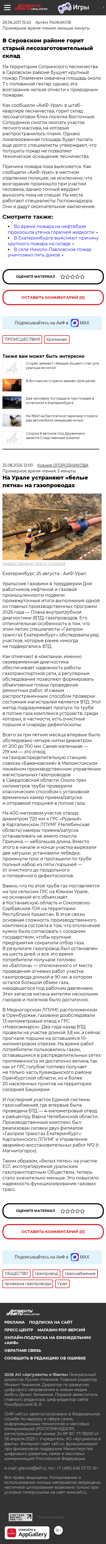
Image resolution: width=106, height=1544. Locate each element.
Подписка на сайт (51, 1322)
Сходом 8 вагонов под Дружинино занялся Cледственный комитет (55, 435)
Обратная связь (22, 1350)
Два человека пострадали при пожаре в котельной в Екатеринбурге (60, 400)
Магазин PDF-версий (61, 1329)
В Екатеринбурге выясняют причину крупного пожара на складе (53, 240)
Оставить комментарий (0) (53, 297)
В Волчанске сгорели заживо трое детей (60, 381)
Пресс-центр (18, 1329)
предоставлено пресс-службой (34, 563)
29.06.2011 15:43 (16, 22)
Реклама (14, 1322)
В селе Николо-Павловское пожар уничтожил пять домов (50, 252)
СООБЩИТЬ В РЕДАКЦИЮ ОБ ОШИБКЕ (45, 1358)
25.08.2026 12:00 (17, 465)
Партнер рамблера (51, 1517)
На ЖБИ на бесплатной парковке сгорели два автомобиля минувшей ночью (62, 418)
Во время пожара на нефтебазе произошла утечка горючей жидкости (51, 229)
